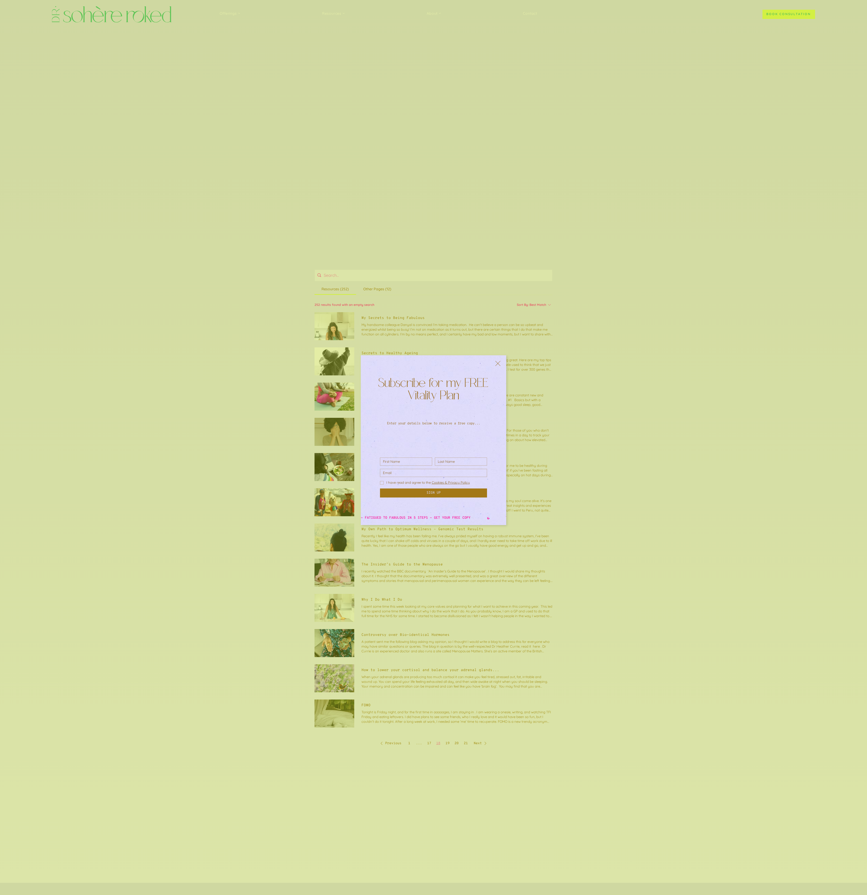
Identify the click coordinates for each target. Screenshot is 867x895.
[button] (497, 363)
